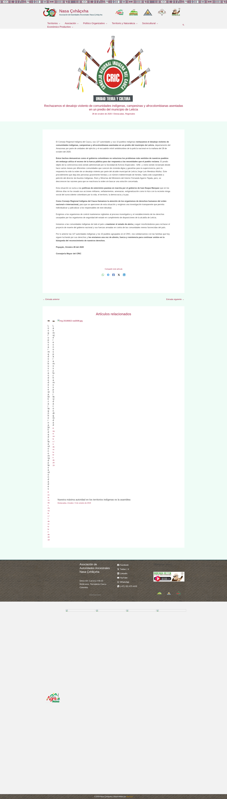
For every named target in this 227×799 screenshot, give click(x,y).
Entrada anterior (51, 299)
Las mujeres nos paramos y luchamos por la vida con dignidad (54, 375)
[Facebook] (113, 275)
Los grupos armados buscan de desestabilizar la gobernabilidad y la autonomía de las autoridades (49, 407)
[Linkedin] (124, 275)
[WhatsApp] (103, 275)
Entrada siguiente (175, 299)
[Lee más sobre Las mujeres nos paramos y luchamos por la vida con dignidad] (54, 321)
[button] (59, 23)
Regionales (130, 114)
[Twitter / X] (119, 275)
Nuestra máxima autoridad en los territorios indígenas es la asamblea (94, 499)
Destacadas (119, 114)
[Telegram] (108, 275)
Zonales (70, 503)
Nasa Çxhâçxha (73, 11)
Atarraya (129, 796)
